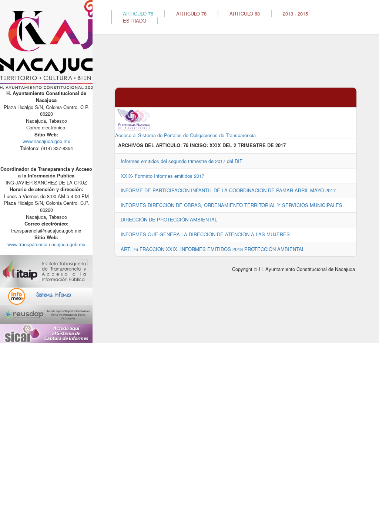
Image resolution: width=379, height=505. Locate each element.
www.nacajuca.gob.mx (46, 141)
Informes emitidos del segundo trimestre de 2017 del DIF (181, 161)
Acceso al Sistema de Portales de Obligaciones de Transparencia (185, 135)
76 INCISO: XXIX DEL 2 (209, 145)
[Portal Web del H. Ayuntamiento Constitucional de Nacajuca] (55, 44)
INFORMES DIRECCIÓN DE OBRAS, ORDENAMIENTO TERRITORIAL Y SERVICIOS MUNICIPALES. (232, 205)
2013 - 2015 (295, 13)
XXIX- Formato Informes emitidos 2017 (162, 175)
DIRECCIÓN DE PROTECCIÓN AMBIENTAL (169, 219)
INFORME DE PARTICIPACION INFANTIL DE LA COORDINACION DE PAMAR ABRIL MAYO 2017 (228, 190)
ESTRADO (134, 20)
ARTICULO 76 (138, 13)
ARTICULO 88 (244, 13)
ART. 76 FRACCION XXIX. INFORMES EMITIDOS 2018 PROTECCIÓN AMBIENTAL (213, 249)
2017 (280, 145)
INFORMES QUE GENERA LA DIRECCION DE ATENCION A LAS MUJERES (205, 234)
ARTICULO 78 (191, 13)
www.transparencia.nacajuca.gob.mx (46, 244)
